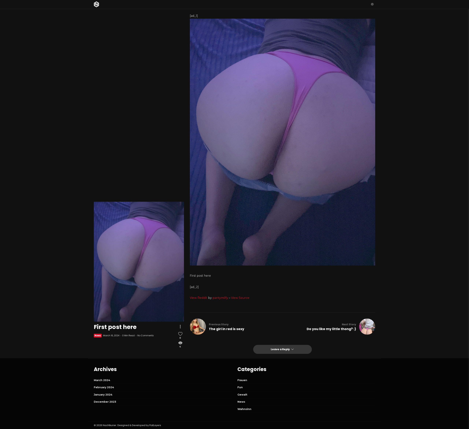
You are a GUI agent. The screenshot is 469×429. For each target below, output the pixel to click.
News (98, 335)
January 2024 (103, 394)
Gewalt (242, 394)
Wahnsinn (244, 409)
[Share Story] (180, 326)
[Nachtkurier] (96, 4)
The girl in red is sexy (226, 329)
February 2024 (104, 387)
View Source (240, 298)
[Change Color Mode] (372, 4)
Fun (240, 387)
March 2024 (102, 380)
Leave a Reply (280, 349)
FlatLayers (155, 425)
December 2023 (105, 401)
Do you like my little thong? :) (331, 329)
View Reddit (198, 298)
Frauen (242, 380)
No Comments (145, 335)
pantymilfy (220, 298)
